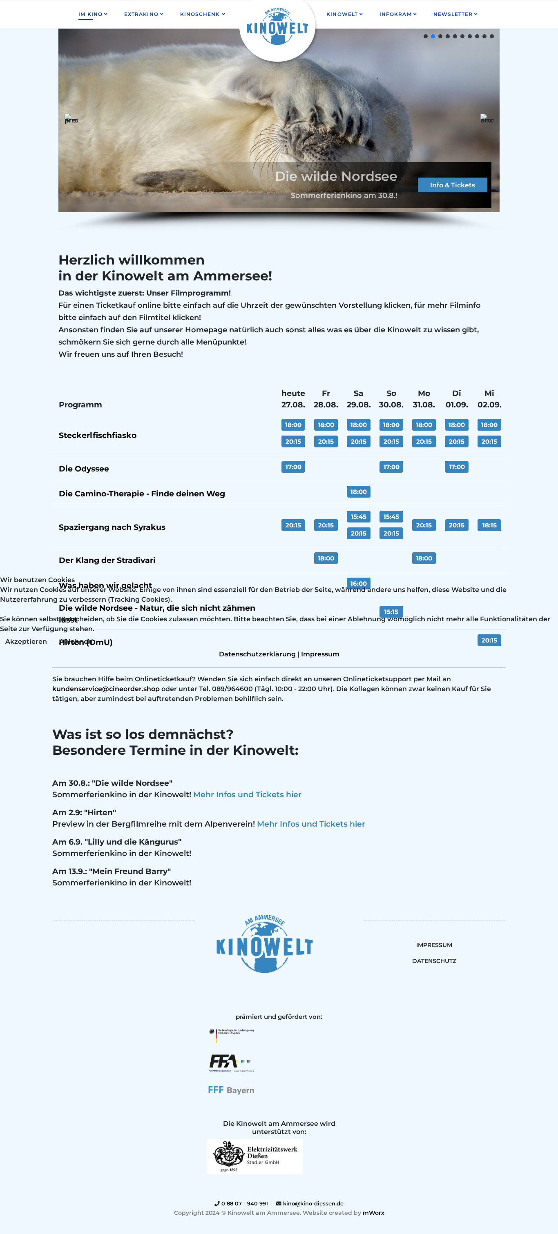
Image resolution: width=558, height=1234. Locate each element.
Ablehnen (75, 641)
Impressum (320, 654)
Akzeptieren (26, 641)
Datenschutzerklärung (257, 654)
